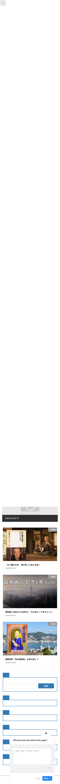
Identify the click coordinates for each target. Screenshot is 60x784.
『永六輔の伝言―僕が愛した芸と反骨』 (22, 565)
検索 (46, 686)
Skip (38, 778)
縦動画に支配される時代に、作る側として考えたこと (28, 612)
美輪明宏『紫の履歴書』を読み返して (22, 659)
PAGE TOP (55, 757)
